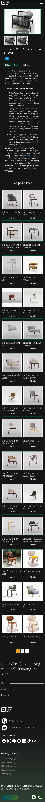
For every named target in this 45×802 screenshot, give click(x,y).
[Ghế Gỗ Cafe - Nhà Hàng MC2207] (12, 428)
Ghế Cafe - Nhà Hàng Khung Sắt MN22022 (32, 540)
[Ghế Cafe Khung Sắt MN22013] (33, 330)
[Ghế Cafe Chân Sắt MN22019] (33, 232)
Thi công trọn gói (8, 770)
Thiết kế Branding (8, 766)
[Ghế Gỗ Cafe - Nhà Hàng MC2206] (33, 428)
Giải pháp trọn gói (8, 758)
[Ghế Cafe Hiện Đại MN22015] (33, 297)
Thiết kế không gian (9, 762)
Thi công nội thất (8, 773)
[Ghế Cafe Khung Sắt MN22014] (12, 330)
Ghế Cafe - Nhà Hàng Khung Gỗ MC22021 (32, 213)
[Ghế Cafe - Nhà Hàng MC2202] (33, 493)
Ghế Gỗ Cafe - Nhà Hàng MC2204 (31, 474)
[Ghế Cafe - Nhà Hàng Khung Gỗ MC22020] (12, 232)
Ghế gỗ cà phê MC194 (11, 637)
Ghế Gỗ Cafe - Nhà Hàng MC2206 (31, 442)
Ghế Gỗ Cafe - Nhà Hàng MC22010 (31, 376)
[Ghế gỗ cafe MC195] (33, 559)
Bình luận (26, 65)
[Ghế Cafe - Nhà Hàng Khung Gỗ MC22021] (33, 199)
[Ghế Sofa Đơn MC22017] (33, 265)
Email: (4, 689)
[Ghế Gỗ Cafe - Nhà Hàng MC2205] (12, 460)
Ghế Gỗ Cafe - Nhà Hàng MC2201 (10, 540)
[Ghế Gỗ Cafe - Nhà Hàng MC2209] (12, 395)
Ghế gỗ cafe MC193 (31, 637)
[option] (9, 41)
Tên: (3, 683)
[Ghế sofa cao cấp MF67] (33, 591)
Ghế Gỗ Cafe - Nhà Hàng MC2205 (10, 474)
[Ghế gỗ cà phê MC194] (12, 624)
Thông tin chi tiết (12, 65)
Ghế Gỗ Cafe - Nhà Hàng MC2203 (10, 507)
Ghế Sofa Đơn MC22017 (29, 278)
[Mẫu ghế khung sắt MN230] (12, 591)
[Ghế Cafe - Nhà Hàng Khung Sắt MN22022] (33, 526)
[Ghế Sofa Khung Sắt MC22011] (12, 362)
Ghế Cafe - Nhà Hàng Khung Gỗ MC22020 (11, 246)
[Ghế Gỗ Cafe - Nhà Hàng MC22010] (33, 362)
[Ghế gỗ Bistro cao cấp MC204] (12, 559)
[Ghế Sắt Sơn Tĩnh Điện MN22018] (12, 265)
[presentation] (27, 687)
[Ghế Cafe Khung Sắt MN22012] (12, 199)
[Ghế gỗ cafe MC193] (33, 624)
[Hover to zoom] (22, 21)
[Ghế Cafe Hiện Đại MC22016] (12, 297)
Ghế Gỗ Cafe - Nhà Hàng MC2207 (10, 442)
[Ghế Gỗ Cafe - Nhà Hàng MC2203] (12, 493)
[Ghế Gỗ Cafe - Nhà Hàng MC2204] (33, 460)
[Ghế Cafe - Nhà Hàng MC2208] (33, 395)
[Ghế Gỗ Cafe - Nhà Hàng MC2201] (12, 526)
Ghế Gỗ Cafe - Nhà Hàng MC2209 (10, 409)
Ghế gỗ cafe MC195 (31, 571)
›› (26, 651)
